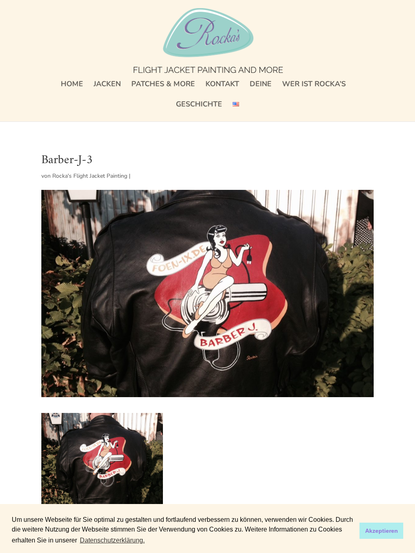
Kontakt (222, 85)
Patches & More (163, 85)
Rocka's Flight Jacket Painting (89, 176)
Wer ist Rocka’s (314, 85)
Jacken (107, 85)
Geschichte (199, 105)
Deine (261, 85)
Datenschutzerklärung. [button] (112, 540)
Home (72, 85)
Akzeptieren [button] (381, 530)
